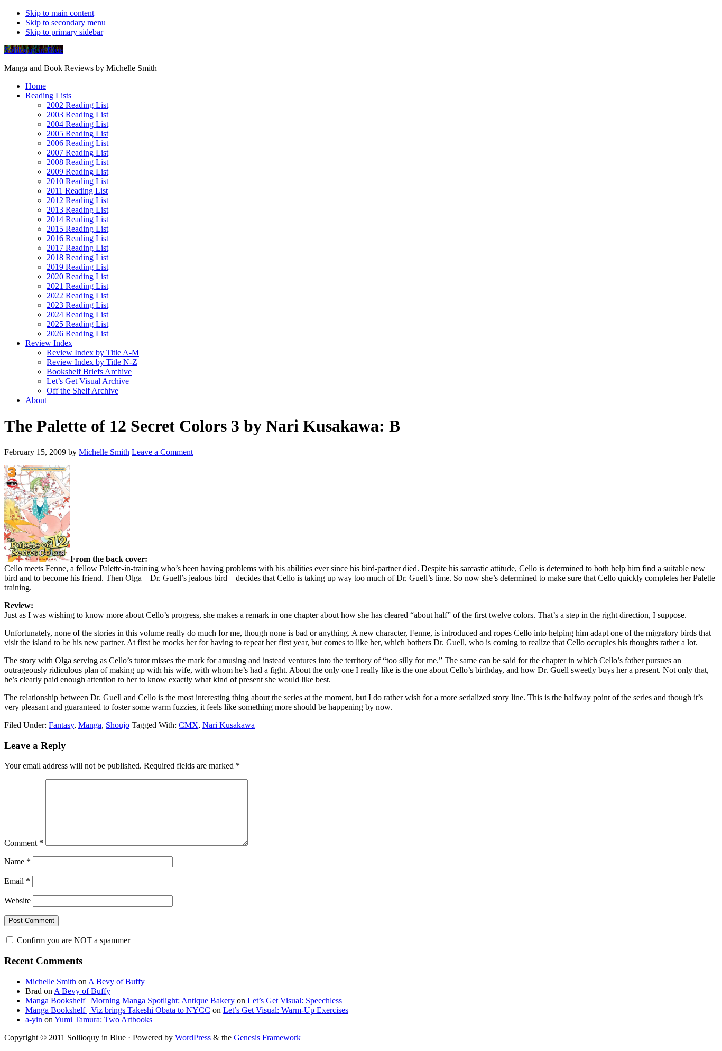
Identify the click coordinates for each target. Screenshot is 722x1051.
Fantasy (61, 724)
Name (17, 861)
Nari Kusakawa (228, 724)
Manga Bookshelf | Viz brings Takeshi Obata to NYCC (117, 1010)
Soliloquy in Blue (33, 49)
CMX (188, 724)
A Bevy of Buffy (116, 981)
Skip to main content (59, 12)
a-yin (33, 1019)
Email (17, 880)
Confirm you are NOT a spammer (72, 940)
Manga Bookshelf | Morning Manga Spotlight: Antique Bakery (130, 1000)
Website (17, 900)
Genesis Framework (267, 1037)
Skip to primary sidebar (64, 32)
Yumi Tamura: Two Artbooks (103, 1019)
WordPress (193, 1037)
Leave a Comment (162, 451)
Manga (89, 724)
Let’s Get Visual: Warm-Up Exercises (285, 1010)
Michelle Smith (50, 981)
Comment (23, 842)
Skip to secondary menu (65, 22)
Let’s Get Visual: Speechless (294, 1000)
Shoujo (117, 724)
